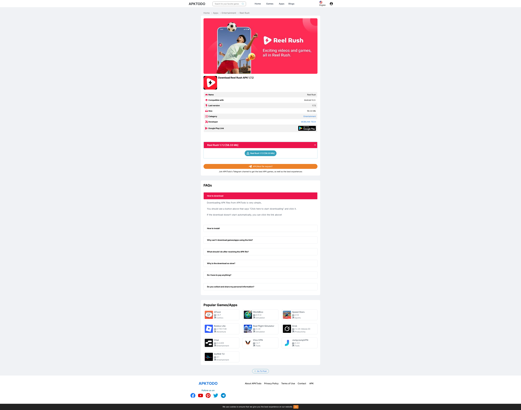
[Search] (243, 4)
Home (207, 13)
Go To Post (261, 371)
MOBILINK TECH (308, 122)
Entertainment (229, 13)
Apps (215, 13)
